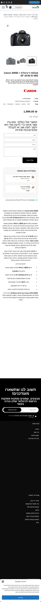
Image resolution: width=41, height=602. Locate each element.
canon (23, 104)
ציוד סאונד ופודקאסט (32, 504)
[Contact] (2, 2)
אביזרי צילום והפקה (24, 15)
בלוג (37, 522)
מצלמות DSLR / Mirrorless (22, 101)
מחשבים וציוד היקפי (32, 516)
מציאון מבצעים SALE (32, 519)
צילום (37, 510)
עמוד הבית (34, 15)
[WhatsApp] (4, 2)
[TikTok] (12, 2)
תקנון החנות (35, 435)
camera (17, 104)
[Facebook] (9, 2)
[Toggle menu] (3, 7)
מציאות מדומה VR (33, 507)
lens (28, 104)
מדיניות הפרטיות (33, 438)
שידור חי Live (34, 501)
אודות (37, 429)
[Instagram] (7, 2)
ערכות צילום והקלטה (32, 513)
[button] (3, 582)
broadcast (10, 104)
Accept (20, 597)
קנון (4, 104)
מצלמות (15, 15)
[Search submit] (10, 7)
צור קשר (36, 432)
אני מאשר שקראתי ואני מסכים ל (21, 416)
